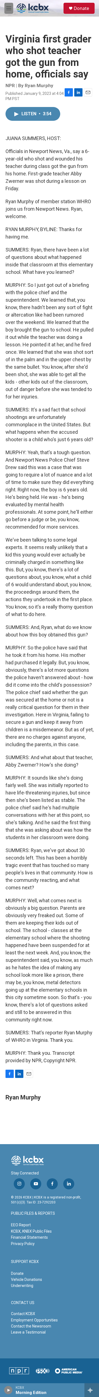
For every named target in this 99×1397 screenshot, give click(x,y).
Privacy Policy (23, 1243)
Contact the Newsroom (31, 1326)
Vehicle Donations (26, 1279)
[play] (8, 1390)
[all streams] (91, 1390)
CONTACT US (22, 1303)
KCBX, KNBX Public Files (31, 1231)
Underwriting (22, 1285)
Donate (81, 8)
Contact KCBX (23, 1314)
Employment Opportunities (34, 1320)
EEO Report (21, 1225)
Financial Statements (29, 1237)
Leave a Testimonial (28, 1332)
